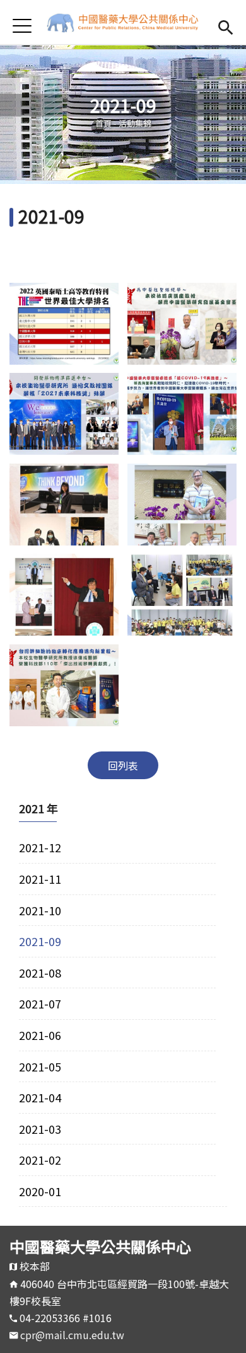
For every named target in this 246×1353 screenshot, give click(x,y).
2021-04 (40, 1097)
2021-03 (40, 1129)
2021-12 (40, 847)
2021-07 (40, 1003)
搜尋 (225, 25)
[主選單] (22, 25)
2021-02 (40, 1159)
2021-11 (40, 879)
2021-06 (40, 1035)
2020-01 (40, 1191)
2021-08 (40, 972)
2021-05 (40, 1066)
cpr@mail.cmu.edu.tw (72, 1334)
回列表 (123, 765)
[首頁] (123, 22)
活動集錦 (135, 123)
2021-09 (40, 941)
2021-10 (40, 910)
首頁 (103, 123)
